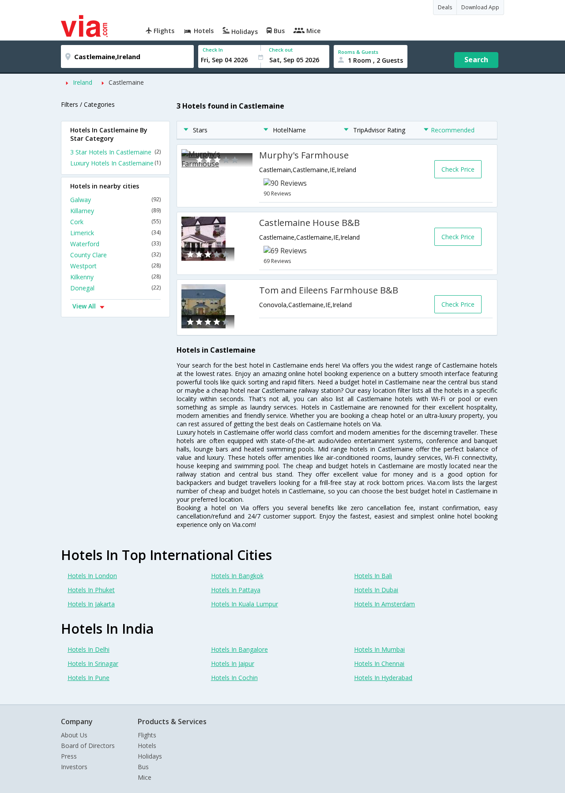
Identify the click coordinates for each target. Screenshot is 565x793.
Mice (144, 777)
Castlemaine (126, 82)
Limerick (115, 233)
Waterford (115, 244)
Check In (213, 49)
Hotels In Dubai (376, 590)
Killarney (115, 211)
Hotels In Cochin (234, 677)
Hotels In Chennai (379, 663)
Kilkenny (115, 277)
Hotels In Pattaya (235, 590)
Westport (115, 266)
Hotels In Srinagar (93, 663)
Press (69, 756)
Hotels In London (92, 575)
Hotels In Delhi (88, 649)
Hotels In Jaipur (232, 663)
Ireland (82, 82)
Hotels (147, 745)
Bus (143, 767)
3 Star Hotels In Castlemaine (115, 152)
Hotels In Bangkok (237, 575)
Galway (115, 199)
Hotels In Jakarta (91, 604)
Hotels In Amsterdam (384, 604)
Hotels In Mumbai (379, 649)
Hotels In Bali (373, 575)
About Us (74, 735)
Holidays (150, 756)
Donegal (115, 288)
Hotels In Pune (88, 677)
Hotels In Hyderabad (383, 677)
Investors (74, 767)
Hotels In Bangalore (239, 649)
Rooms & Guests (358, 52)
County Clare (115, 255)
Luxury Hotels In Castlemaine (115, 163)
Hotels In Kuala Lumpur (244, 604)
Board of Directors (88, 745)
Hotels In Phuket (91, 590)
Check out (281, 49)
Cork (115, 222)
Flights (147, 735)
